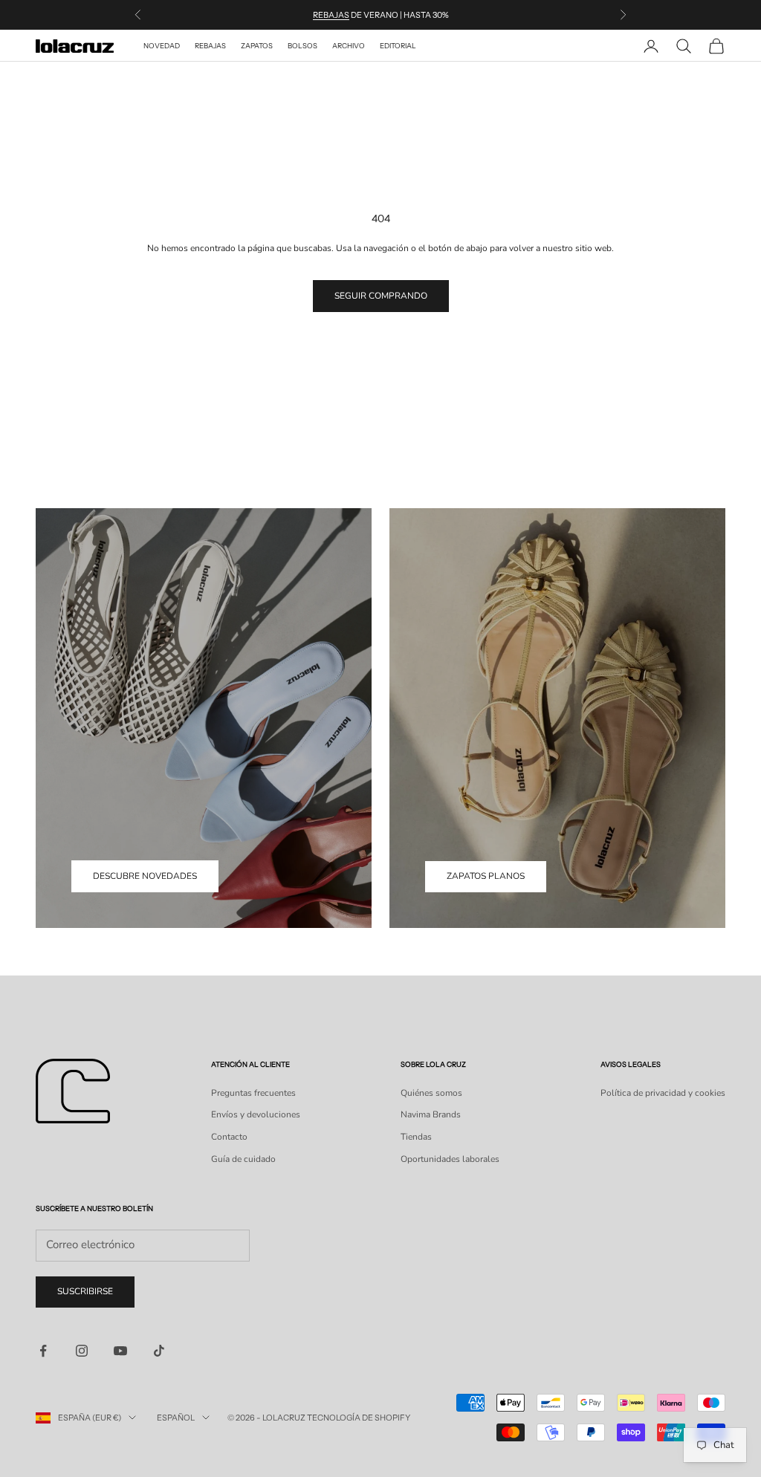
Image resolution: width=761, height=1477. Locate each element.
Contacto (229, 1137)
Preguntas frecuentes (253, 1093)
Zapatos (257, 46)
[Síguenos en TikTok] (159, 1350)
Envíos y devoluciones (255, 1114)
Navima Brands (431, 1114)
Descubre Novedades (145, 876)
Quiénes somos (431, 1093)
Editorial (398, 46)
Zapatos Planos (486, 876)
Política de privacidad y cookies (662, 1093)
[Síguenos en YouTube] (120, 1350)
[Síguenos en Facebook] (43, 1350)
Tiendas (416, 1137)
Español (176, 1417)
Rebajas (331, 15)
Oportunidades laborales (450, 1159)
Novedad (161, 46)
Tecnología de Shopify (358, 1417)
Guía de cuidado (243, 1159)
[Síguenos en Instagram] (81, 1350)
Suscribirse (85, 1291)
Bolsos (302, 46)
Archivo (348, 46)
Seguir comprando (380, 296)
